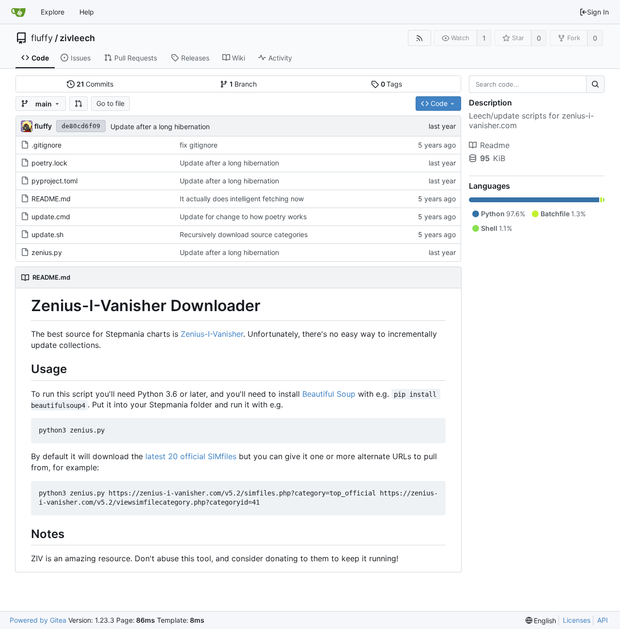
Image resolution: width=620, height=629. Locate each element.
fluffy (42, 38)
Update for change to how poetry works (243, 216)
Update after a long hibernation (160, 126)
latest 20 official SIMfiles (190, 456)
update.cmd (50, 216)
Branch (243, 84)
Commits (95, 84)
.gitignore (46, 145)
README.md (51, 199)
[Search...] (595, 84)
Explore (52, 12)
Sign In (598, 12)
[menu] (541, 620)
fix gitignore (198, 145)
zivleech (77, 38)
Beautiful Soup (329, 394)
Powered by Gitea (38, 620)
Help (86, 12)
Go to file (110, 103)
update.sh (47, 234)
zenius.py (46, 252)
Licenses (576, 620)
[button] (78, 103)
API (602, 620)
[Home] (18, 12)
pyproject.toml (54, 181)
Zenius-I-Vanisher (212, 334)
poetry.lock (49, 163)
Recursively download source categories (244, 234)
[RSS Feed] (419, 38)
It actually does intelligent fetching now (242, 199)
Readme (495, 145)
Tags (392, 84)
